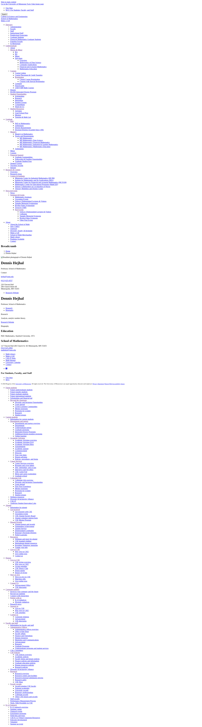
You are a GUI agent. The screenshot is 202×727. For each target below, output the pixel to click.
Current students (12, 417)
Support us (14, 606)
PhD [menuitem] (12, 121)
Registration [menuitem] (19, 77)
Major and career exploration (25, 474)
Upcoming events (21, 514)
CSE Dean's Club (21, 568)
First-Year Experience (23, 486)
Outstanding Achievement (24, 526)
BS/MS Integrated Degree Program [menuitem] (23, 92)
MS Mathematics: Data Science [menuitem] (31, 140)
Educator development (18, 720)
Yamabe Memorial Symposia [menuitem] (30, 216)
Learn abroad (20, 404)
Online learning (20, 436)
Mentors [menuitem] (18, 115)
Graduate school (21, 476)
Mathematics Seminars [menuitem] (23, 197)
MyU (8, 380)
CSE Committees (16, 650)
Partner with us (15, 598)
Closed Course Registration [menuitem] (30, 79)
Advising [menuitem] (18, 111)
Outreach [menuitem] (13, 229)
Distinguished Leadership (24, 531)
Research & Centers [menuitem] (13, 170)
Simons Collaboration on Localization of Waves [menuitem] (32, 187)
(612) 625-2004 (7, 348)
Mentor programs (21, 409)
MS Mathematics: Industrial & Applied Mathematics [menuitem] (39, 145)
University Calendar (13, 362)
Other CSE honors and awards (26, 697)
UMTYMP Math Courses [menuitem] (24, 88)
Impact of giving (21, 573)
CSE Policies (15, 653)
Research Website (12, 293)
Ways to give (15, 575)
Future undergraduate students (21, 390)
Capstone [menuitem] (18, 84)
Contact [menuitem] (13, 241)
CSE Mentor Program (23, 520)
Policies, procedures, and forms (26, 459)
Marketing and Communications (27, 640)
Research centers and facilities (26, 676)
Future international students (20, 396)
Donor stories (20, 571)
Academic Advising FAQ (24, 442)
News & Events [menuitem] (11, 191)
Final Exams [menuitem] (19, 86)
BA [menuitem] (16, 52)
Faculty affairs (20, 634)
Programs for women (23, 411)
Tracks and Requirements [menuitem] (24, 136)
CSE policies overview (23, 655)
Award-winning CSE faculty (25, 686)
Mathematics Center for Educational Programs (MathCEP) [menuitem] (36, 184)
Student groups (20, 415)
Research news (15, 604)
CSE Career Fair (21, 472)
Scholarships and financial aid (21, 398)
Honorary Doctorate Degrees (25, 533)
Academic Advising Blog (24, 444)
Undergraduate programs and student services (32, 648)
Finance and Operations (23, 636)
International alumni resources (26, 543)
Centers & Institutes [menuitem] (17, 176)
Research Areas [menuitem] (16, 174)
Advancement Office (22, 585)
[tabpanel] (101, 331)
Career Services (16, 461)
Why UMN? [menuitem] (15, 227)
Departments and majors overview (27, 423)
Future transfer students (18, 392)
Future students (11, 388)
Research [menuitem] (18, 98)
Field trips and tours (17, 716)
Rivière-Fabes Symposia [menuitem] (29, 218)
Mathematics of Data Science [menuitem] (30, 63)
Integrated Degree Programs (25, 432)
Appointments (20, 447)
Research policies (21, 667)
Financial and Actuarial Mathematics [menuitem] (33, 67)
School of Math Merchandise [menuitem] (21, 235)
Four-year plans (21, 455)
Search (4, 14)
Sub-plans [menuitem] (18, 58)
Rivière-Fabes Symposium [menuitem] (24, 205)
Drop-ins (18, 453)
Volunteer (13, 722)
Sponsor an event (16, 724)
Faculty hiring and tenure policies (27, 659)
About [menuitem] (12, 48)
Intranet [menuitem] (13, 168)
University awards (21, 690)
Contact (8, 365)
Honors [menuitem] (13, 90)
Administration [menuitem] (15, 27)
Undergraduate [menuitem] (11, 46)
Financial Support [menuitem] (16, 155)
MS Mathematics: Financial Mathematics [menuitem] (35, 142)
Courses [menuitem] (13, 71)
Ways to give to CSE (22, 577)
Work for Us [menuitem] (19, 107)
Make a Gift (5, 21)
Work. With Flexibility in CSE (21, 703)
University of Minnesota (23, 384)
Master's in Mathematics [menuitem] (24, 134)
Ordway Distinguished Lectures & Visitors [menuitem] (30, 201)
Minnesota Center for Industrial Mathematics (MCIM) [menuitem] (35, 178)
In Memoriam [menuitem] (15, 44)
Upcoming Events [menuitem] (21, 199)
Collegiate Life (15, 478)
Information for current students (22, 419)
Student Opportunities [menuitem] (18, 94)
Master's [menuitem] (13, 132)
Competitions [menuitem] (20, 105)
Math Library (10, 354)
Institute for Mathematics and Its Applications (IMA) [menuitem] (34, 180)
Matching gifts (20, 579)
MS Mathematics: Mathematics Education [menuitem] (35, 147)
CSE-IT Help (11, 358)
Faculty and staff (12, 623)
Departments (19, 426)
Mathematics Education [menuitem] (28, 69)
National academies (22, 688)
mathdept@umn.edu (8, 350)
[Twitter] (6, 369)
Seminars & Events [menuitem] (17, 195)
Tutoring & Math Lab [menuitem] (23, 117)
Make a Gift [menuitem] (14, 233)
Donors (8, 558)
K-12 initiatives (20, 600)
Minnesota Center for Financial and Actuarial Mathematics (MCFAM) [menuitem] (41, 182)
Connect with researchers (19, 596)
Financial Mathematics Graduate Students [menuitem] (25, 39)
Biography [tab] (9, 310)
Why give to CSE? (22, 552)
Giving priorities (21, 566)
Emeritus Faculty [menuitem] (16, 42)
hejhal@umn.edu (7, 277)
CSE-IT (13, 501)
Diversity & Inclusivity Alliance (22, 499)
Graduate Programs (22, 646)
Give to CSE (15, 550)
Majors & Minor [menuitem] (16, 50)
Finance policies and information (27, 661)
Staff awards (15, 699)
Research (4, 314)
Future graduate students (19, 394)
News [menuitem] (12, 193)
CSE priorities (20, 613)
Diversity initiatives (22, 602)
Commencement (21, 451)
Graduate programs (22, 430)
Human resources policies (24, 665)
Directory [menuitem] (9, 25)
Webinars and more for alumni (26, 539)
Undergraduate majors (23, 428)
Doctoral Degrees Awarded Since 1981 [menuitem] (29, 130)
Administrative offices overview (27, 629)
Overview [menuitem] (23, 60)
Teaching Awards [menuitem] (16, 166)
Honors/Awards (16, 522)
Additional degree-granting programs (28, 434)
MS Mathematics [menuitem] (26, 138)
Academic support (21, 449)
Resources (14, 537)
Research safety (21, 680)
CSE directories (21, 587)
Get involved (15, 510)
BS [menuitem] (16, 54)
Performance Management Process (23, 701)
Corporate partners (12, 589)
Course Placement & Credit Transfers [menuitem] (28, 75)
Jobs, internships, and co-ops (25, 468)
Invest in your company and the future (24, 592)
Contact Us (14, 583)
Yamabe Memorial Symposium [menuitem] (26, 203)
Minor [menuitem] (17, 56)
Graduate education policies (25, 663)
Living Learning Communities (26, 407)
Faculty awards (16, 684)
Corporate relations (22, 617)
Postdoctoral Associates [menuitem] (19, 35)
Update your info (21, 547)
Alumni (8, 505)
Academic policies (22, 657)
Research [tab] (9, 308)
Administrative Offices (18, 627)
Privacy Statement (98, 384)
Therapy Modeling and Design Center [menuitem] (29, 189)
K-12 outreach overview (19, 707)
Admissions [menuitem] (19, 126)
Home (8, 251)
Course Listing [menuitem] (20, 73)
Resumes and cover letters (24, 465)
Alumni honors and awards (25, 524)
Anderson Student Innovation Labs (23, 503)
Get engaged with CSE (23, 512)
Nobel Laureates (21, 535)
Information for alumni (18, 507)
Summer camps (16, 709)
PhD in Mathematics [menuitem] (22, 123)
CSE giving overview (23, 562)
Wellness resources (17, 497)
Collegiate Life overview (24, 480)
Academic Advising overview (26, 440)
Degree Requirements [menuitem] (23, 128)
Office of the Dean (22, 632)
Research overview (22, 674)
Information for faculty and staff (22, 625)
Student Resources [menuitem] (17, 109)
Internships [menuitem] (19, 100)
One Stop (9, 8)
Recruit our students (17, 594)
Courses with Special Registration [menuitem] (32, 81)
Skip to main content (8, 2)
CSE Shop (19, 682)
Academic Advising (17, 438)
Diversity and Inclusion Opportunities (29, 402)
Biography (5, 326)
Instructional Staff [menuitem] (16, 33)
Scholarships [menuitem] (19, 96)
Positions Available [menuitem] (17, 239)
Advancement (20, 619)
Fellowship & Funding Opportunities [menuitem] (28, 159)
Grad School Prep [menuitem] (21, 113)
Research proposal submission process (29, 678)
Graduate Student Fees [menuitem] (23, 161)
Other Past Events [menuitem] (26, 220)
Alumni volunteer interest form (26, 518)
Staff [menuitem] (12, 31)
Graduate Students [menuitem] (17, 37)
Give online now (21, 554)
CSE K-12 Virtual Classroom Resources (25, 718)
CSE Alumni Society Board (25, 516)
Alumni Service (21, 529)
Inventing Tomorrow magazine (26, 545)
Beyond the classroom (18, 400)
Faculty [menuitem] (13, 29)
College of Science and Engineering (14, 17)
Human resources (21, 638)
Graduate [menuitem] (9, 119)
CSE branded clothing (23, 541)
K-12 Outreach (11, 705)
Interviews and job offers (24, 470)
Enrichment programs (18, 714)
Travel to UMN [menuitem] (20, 208)
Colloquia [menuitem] (23, 214)
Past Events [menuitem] (19, 210)
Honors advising (21, 457)
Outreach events (16, 711)
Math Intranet (11, 360)
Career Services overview (24, 463)
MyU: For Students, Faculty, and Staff (20, 10)
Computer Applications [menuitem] (28, 65)
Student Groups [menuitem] (21, 102)
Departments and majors (19, 421)
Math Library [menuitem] (15, 237)
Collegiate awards (21, 695)
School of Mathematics (9, 19)
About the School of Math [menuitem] (20, 224)
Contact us (19, 556)
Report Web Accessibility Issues (115, 384)
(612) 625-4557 (7, 281)
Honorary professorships (24, 692)
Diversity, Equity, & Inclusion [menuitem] (21, 231)
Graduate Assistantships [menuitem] (23, 157)
